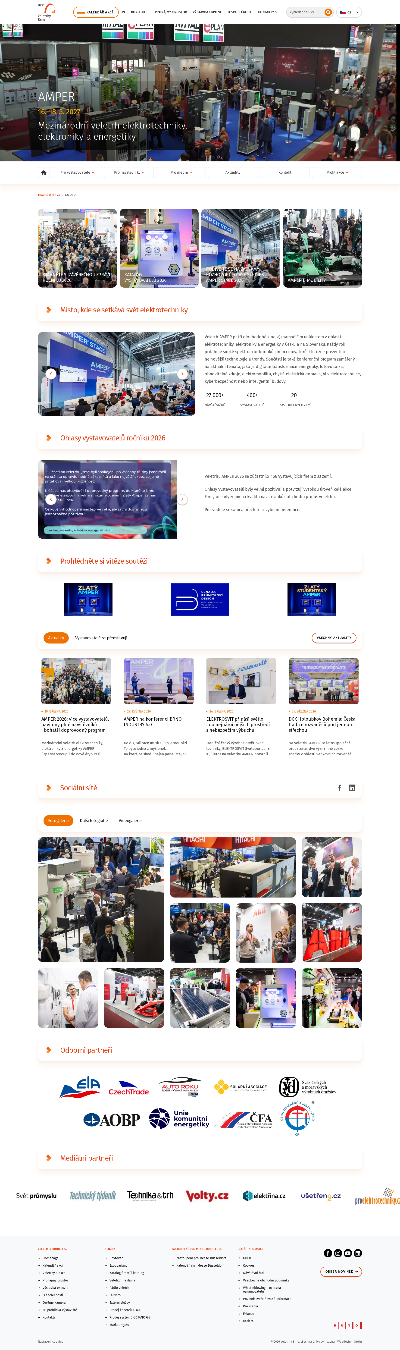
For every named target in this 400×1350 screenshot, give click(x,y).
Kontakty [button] (266, 12)
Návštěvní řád (253, 1273)
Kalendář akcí (53, 1266)
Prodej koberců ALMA (125, 1310)
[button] (349, 12)
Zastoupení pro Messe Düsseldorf (201, 1258)
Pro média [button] (179, 172)
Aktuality (233, 172)
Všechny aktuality (334, 638)
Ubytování (116, 1258)
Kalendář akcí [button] (100, 12)
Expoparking (118, 1266)
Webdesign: (345, 1341)
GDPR (247, 1258)
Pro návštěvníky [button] (127, 172)
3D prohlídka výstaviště (60, 1310)
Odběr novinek (339, 1272)
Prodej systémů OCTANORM (129, 1317)
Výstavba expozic (207, 12)
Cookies (249, 1266)
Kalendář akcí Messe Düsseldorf (200, 1266)
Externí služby (119, 1303)
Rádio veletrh (119, 1288)
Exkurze (248, 1314)
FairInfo (115, 1295)
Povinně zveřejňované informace (267, 1299)
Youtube (348, 1253)
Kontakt (284, 172)
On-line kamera (54, 1303)
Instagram (338, 1253)
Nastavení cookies (50, 1341)
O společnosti (240, 12)
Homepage (51, 1258)
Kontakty (49, 1317)
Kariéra (248, 1321)
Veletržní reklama (122, 1280)
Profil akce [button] (335, 172)
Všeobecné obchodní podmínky (266, 1280)
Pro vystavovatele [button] (75, 172)
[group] (56, 638)
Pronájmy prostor (171, 12)
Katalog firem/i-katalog (126, 1273)
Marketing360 (119, 1325)
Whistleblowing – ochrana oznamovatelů (262, 1289)
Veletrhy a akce (135, 12)
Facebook (328, 1253)
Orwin (358, 1341)
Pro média (250, 1306)
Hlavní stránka (49, 195)
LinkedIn (358, 1253)
